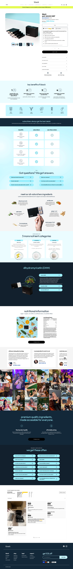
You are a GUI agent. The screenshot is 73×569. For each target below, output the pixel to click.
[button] (19, 492)
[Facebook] (64, 546)
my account (32, 558)
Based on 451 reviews (11, 493)
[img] (16, 530)
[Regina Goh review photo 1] (16, 513)
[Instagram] (66, 546)
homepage (7, 555)
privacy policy (24, 555)
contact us (31, 555)
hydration (15, 558)
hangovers (15, 555)
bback (10, 566)
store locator (8, 559)
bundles (15, 559)
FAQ (6, 558)
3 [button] (36, 537)
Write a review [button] (62, 492)
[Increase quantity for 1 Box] (58, 48)
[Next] (65, 358)
